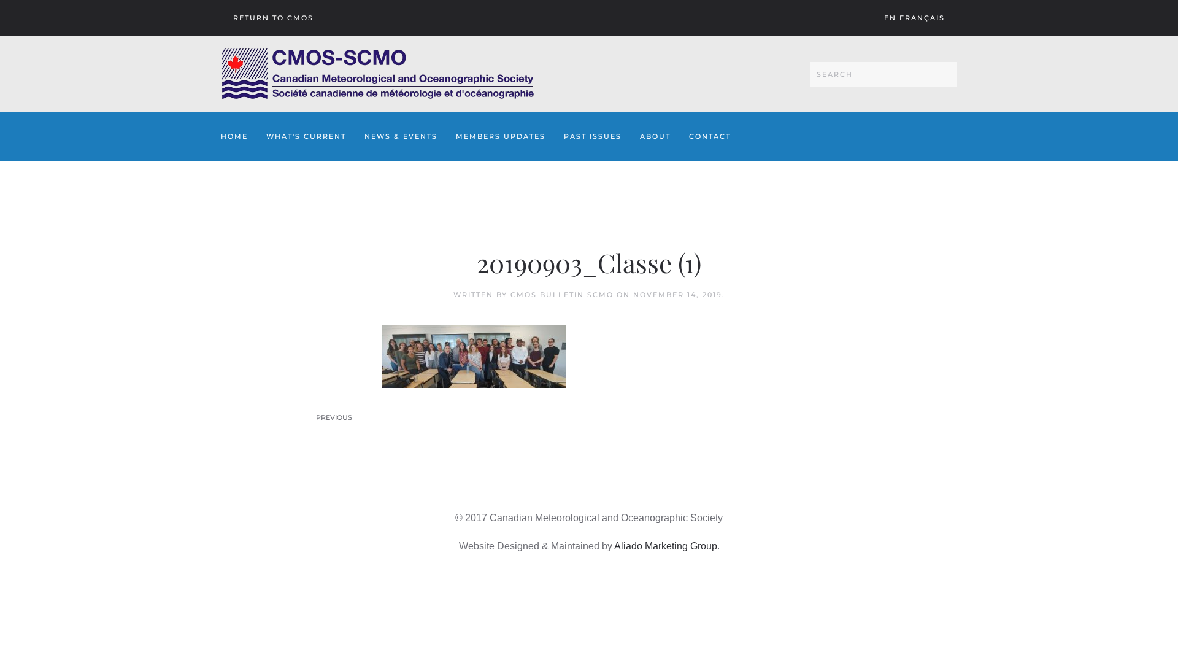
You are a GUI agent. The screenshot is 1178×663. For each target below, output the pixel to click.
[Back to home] (377, 74)
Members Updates (500, 136)
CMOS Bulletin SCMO (562, 294)
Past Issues (593, 136)
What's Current (306, 136)
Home (234, 136)
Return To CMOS (273, 18)
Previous (334, 417)
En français (914, 18)
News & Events (400, 136)
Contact (710, 136)
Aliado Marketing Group (665, 546)
